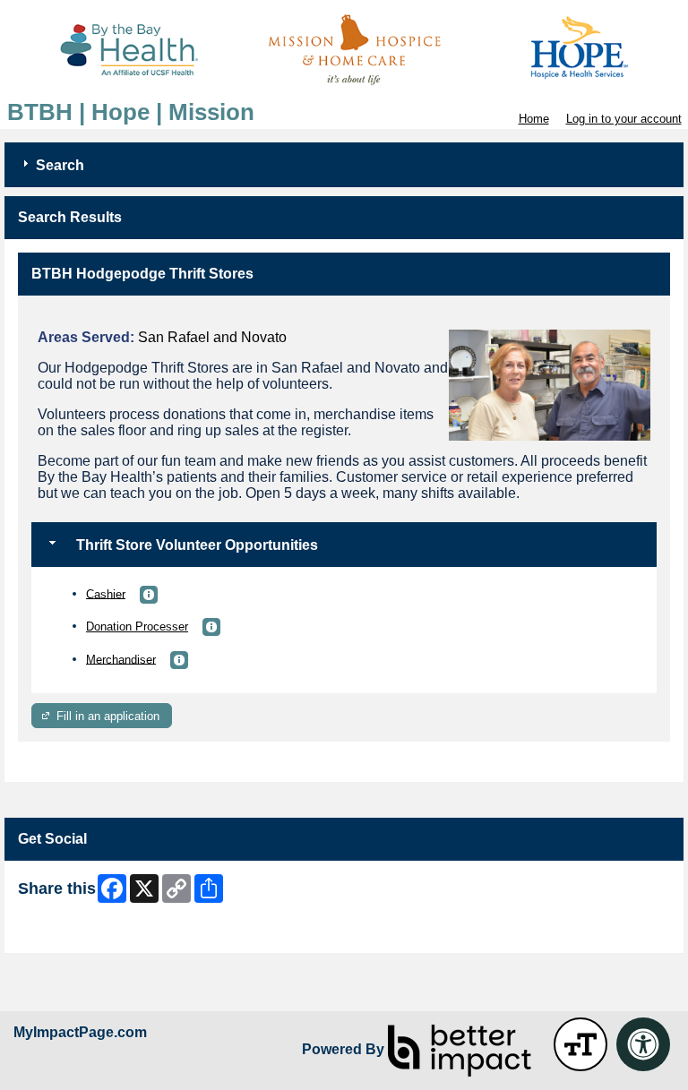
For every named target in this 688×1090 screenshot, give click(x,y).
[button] (149, 595)
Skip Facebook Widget (76, 933)
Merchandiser (121, 658)
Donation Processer (137, 626)
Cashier (105, 593)
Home (534, 118)
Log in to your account (624, 118)
